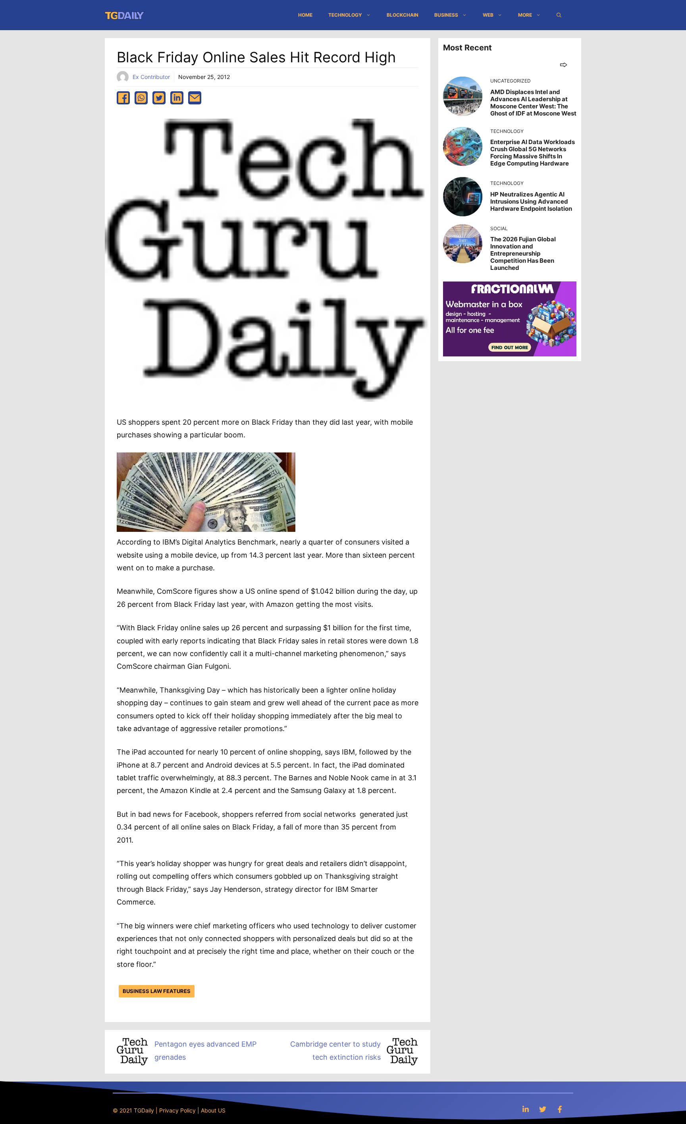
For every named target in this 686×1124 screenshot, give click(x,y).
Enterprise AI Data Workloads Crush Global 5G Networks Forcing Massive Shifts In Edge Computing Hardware (532, 152)
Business (446, 15)
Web (488, 15)
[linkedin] (176, 97)
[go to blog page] (563, 64)
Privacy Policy (177, 1110)
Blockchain (402, 15)
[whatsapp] (141, 97)
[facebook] (123, 97)
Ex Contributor (151, 76)
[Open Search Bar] (559, 15)
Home (305, 15)
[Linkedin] (525, 1109)
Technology (345, 15)
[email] (194, 97)
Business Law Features (157, 991)
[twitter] (159, 97)
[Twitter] (542, 1109)
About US (213, 1110)
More (525, 15)
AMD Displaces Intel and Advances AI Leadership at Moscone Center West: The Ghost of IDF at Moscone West (533, 102)
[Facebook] (559, 1109)
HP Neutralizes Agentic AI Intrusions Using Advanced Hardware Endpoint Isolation (531, 201)
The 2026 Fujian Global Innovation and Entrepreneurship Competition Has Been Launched (523, 253)
